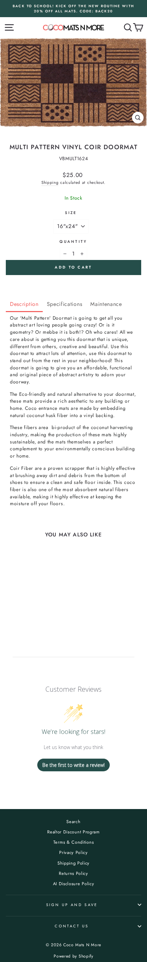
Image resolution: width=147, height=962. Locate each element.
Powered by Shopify (73, 956)
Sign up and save (72, 904)
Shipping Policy (73, 863)
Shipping (50, 182)
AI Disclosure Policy (73, 883)
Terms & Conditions (73, 842)
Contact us (72, 926)
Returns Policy (73, 873)
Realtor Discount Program (73, 832)
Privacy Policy (73, 852)
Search (73, 821)
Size (71, 212)
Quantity (73, 241)
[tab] (24, 304)
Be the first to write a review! (73, 765)
